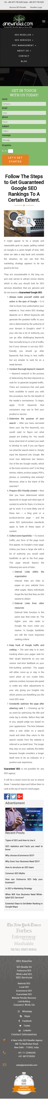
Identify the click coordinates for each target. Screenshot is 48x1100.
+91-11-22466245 (26, 1053)
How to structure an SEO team (19, 867)
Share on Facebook (7, 796)
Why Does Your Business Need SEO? (22, 861)
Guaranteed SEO (24, 994)
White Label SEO (24, 974)
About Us (23, 51)
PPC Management (23, 45)
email (4, 108)
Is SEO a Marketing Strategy (18, 888)
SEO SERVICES (23, 40)
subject (5, 126)
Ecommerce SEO (24, 990)
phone (5, 117)
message (6, 135)
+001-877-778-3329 (15, 2)
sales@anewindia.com (26, 1065)
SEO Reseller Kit (24, 967)
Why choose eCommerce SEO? (19, 855)
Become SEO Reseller (18, 7)
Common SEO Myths (15, 873)
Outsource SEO (24, 970)
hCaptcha (6, 145)
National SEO (24, 983)
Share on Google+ (20, 796)
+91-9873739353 (26, 1056)
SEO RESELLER (23, 35)
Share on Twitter (13, 796)
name (4, 99)
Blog (24, 61)
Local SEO (24, 987)
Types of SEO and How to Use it (20, 840)
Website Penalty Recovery (24, 998)
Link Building (24, 1001)
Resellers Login (36, 7)
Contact (24, 56)
